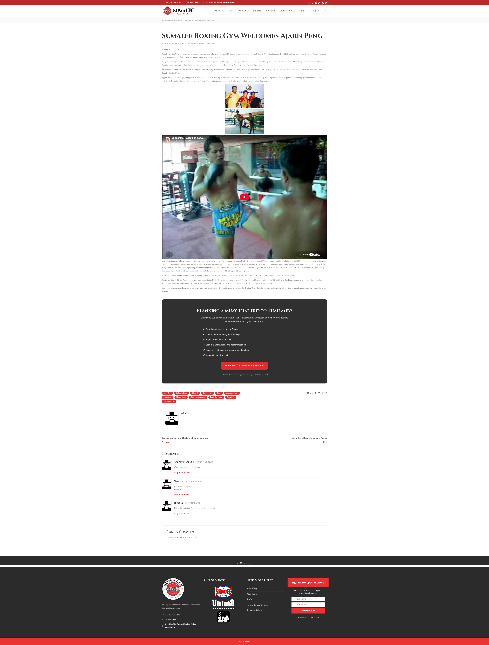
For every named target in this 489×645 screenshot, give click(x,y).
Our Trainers (254, 594)
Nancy (177, 481)
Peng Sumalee (216, 397)
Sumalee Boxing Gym (169, 20)
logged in (180, 537)
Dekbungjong (181, 393)
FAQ (249, 600)
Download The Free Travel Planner (244, 365)
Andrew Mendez (183, 462)
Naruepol (168, 397)
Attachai (167, 393)
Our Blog (252, 589)
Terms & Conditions (257, 605)
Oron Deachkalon (198, 397)
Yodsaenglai (169, 401)
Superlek (230, 397)
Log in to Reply (181, 473)
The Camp (210, 44)
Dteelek (195, 393)
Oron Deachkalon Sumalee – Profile (309, 438)
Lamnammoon (232, 393)
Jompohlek (207, 393)
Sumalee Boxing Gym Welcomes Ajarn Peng (242, 36)
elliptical (179, 503)
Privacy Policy (254, 610)
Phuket (200, 44)
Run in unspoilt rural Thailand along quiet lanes (185, 438)
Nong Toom (181, 397)
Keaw (219, 393)
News (180, 20)
